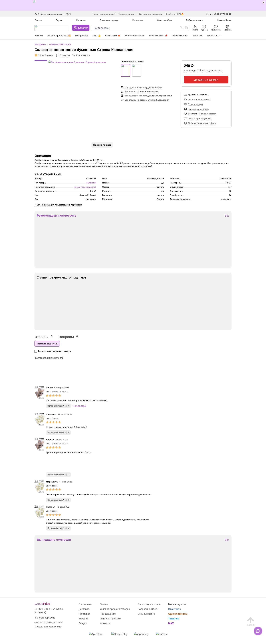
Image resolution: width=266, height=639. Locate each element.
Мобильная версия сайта (47, 626)
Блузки (59, 20)
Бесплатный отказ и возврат (202, 113)
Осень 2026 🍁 (112, 35)
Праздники (40, 44)
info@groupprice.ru (44, 617)
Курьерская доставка (198, 108)
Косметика (137, 20)
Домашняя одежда (109, 20)
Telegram (173, 618)
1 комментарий (79, 405)
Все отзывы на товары (147, 99)
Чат (210, 13)
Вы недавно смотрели (54, 539)
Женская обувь (164, 20)
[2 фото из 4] (40, 62)
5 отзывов (65, 55)
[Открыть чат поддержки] (258, 631)
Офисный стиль (180, 35)
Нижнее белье (224, 20)
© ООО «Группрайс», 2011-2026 (48, 622)
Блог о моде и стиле (149, 604)
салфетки (91, 182)
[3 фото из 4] (40, 64)
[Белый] (136, 70)
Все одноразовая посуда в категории (143, 87)
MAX (171, 623)
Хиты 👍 (96, 35)
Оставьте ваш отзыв (47, 343)
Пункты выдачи (195, 104)
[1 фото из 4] (40, 61)
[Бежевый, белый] (125, 70)
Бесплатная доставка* (199, 99)
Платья (38, 20)
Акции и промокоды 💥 (59, 35)
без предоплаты (127, 13)
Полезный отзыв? (58, 405)
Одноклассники (177, 613)
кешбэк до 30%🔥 (175, 13)
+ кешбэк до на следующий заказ (203, 70)
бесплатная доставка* (104, 13)
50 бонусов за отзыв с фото (202, 123)
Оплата (104, 604)
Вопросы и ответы (148, 609)
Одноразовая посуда (60, 44)
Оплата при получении (199, 118)
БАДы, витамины (194, 20)
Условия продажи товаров (115, 609)
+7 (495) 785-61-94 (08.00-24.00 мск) (49, 610)
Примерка (84, 613)
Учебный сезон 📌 (158, 35)
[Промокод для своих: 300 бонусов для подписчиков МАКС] (133, 5)
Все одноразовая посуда (148, 95)
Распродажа (81, 35)
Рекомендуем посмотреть (56, 215)
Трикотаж (197, 35)
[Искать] (181, 27)
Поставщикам (108, 613)
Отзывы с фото (146, 613)
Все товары (141, 91)
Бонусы (83, 623)
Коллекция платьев (134, 35)
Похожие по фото (102, 144)
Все (227, 215)
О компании (85, 604)
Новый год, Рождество (85, 186)
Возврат (83, 618)
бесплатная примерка (150, 13)
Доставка (84, 609)
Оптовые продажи (110, 618)
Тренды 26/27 (214, 35)
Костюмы (81, 20)
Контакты (105, 623)
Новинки (38, 35)
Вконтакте (174, 609)
